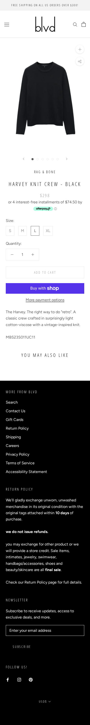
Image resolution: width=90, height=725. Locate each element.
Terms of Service (20, 463)
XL (48, 230)
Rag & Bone (45, 171)
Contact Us (15, 411)
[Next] (66, 159)
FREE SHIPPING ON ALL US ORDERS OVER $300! (44, 5)
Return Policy (17, 428)
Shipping (13, 437)
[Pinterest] (31, 679)
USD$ (43, 701)
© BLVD (45, 712)
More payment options (45, 300)
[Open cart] (84, 24)
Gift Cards (14, 419)
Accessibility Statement (26, 471)
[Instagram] (19, 679)
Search (12, 402)
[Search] (75, 24)
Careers (12, 445)
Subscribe (22, 646)
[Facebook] (8, 679)
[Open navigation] (6, 24)
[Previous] (23, 159)
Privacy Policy (17, 454)
